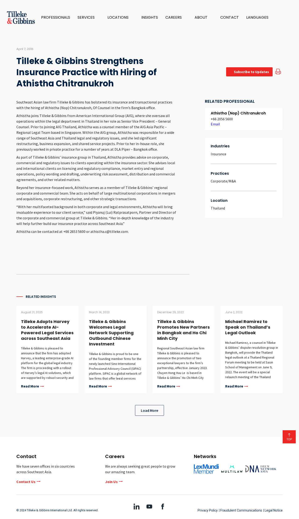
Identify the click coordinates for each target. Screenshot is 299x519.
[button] (89, 17)
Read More (30, 386)
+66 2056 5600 (222, 119)
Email (215, 124)
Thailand (218, 208)
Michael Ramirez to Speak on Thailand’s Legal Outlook (247, 327)
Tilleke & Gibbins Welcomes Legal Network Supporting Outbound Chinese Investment (111, 333)
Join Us (111, 481)
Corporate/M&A (223, 181)
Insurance (218, 154)
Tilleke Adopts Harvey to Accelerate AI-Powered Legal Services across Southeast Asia (47, 330)
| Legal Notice (273, 510)
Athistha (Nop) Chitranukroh (238, 113)
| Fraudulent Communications (240, 510)
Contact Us (26, 481)
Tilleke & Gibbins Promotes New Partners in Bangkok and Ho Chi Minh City (183, 330)
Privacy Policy (208, 510)
